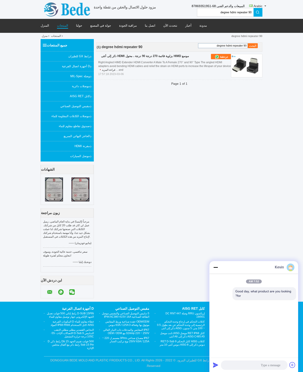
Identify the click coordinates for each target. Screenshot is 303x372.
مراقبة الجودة (128, 25)
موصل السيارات (80, 156)
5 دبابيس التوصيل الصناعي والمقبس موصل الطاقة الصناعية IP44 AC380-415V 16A (125, 315)
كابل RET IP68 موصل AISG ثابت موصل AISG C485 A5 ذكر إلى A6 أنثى (182, 335)
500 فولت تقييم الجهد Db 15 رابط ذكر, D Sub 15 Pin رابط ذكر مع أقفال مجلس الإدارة (71, 345)
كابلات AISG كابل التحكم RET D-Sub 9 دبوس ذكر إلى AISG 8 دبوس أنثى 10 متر (182, 343)
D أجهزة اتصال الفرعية (76, 66)
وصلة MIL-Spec (80, 76)
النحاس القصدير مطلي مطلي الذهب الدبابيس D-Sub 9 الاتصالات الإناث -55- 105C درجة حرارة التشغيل (72, 333)
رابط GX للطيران (79, 56)
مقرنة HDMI (82, 146)
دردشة (223, 56)
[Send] (215, 365)
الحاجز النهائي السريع (77, 136)
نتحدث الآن (170, 25)
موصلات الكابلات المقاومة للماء (70, 116)
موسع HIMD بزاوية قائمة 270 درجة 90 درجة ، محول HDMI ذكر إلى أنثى (145, 56)
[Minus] (215, 267)
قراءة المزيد (108, 69)
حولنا (79, 25)
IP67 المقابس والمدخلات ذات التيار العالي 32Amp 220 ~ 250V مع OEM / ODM (126, 331)
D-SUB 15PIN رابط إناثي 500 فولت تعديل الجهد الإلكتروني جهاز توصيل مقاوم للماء (70, 315)
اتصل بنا (150, 25)
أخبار (188, 25)
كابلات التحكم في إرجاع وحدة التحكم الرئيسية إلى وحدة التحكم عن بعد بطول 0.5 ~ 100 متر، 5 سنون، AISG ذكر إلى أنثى (181, 325)
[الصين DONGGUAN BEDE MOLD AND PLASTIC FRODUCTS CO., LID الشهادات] (54, 189)
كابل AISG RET (80, 96)
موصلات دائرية (81, 86)
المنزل (45, 25)
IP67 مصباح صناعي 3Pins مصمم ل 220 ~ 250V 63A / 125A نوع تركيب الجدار (125, 340)
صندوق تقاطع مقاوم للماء (74, 126)
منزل (44, 35)
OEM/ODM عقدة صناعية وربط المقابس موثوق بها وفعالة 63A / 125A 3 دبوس (127, 323)
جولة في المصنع (100, 25)
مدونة (203, 25)
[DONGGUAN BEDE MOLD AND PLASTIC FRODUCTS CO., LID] (67, 9)
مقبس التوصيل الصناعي (75, 106)
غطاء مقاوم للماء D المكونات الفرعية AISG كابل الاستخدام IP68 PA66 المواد (72, 323)
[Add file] (292, 365)
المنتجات (62, 25)
